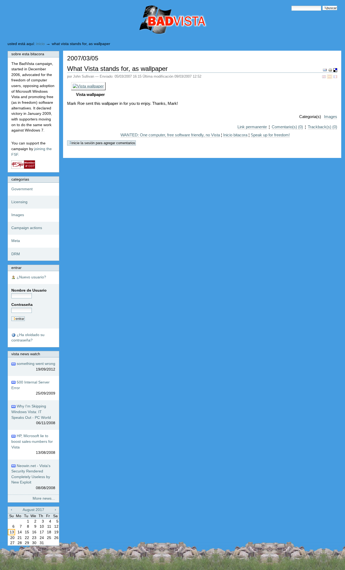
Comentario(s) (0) (287, 127)
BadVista (150, 20)
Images (330, 116)
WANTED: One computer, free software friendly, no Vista (170, 135)
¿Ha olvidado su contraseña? (27, 338)
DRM (15, 254)
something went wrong (35, 366)
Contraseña (22, 305)
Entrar (16, 268)
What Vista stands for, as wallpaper (117, 68)
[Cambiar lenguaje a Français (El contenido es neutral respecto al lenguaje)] (335, 76)
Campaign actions (26, 228)
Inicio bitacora (235, 135)
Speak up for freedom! (270, 135)
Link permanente (252, 127)
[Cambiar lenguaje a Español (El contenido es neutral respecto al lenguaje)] (330, 76)
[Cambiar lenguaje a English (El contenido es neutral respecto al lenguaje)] (324, 76)
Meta (15, 241)
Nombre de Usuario (29, 290)
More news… (44, 498)
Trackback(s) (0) (322, 127)
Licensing (19, 202)
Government (22, 189)
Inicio (40, 44)
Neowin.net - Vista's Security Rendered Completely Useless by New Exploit (33, 477)
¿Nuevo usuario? (31, 277)
